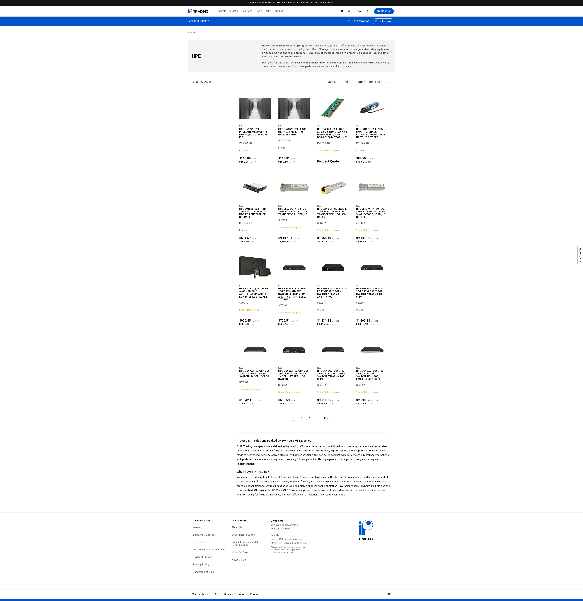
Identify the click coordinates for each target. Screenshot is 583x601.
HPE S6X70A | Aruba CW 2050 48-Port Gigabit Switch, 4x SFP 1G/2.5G (254, 374)
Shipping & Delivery (204, 534)
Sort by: (361, 82)
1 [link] (293, 418)
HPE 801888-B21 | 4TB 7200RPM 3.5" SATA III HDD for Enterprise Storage (252, 213)
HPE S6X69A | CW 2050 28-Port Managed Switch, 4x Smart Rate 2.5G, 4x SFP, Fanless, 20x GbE (293, 294)
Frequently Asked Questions (209, 549)
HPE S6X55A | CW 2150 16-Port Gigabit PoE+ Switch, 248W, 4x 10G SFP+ (370, 292)
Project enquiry (383, 21)
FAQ (216, 594)
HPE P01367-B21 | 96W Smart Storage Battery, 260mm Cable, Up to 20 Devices (371, 133)
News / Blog (239, 559)
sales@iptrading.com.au (284, 524)
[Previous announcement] (194, 3)
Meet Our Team (240, 552)
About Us (237, 527)
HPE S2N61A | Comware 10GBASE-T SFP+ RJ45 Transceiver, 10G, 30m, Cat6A (332, 213)
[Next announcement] (389, 3)
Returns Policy (201, 542)
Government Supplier (244, 534)
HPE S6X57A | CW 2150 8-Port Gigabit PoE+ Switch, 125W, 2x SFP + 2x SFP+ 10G (332, 292)
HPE (195, 33)
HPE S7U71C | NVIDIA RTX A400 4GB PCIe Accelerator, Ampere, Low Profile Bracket (254, 292)
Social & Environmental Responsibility (245, 543)
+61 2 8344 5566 (361, 21)
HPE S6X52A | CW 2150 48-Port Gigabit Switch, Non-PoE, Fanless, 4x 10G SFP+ (370, 375)
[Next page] (334, 418)
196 (326, 418)
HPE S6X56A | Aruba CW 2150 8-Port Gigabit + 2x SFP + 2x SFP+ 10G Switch (293, 375)
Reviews (254, 594)
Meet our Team (200, 594)
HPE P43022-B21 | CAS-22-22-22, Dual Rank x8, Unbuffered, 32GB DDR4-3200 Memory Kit (332, 133)
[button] (221, 11)
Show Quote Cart (580, 255)
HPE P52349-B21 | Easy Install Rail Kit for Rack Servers (292, 132)
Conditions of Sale (203, 571)
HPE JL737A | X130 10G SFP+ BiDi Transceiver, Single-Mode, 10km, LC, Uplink (371, 213)
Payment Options (203, 557)
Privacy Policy (201, 564)
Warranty (198, 527)
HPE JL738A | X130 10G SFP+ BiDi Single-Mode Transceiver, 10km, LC (293, 212)
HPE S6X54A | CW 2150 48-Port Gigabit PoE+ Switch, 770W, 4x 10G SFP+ (331, 375)
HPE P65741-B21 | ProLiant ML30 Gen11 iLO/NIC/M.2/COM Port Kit (253, 133)
